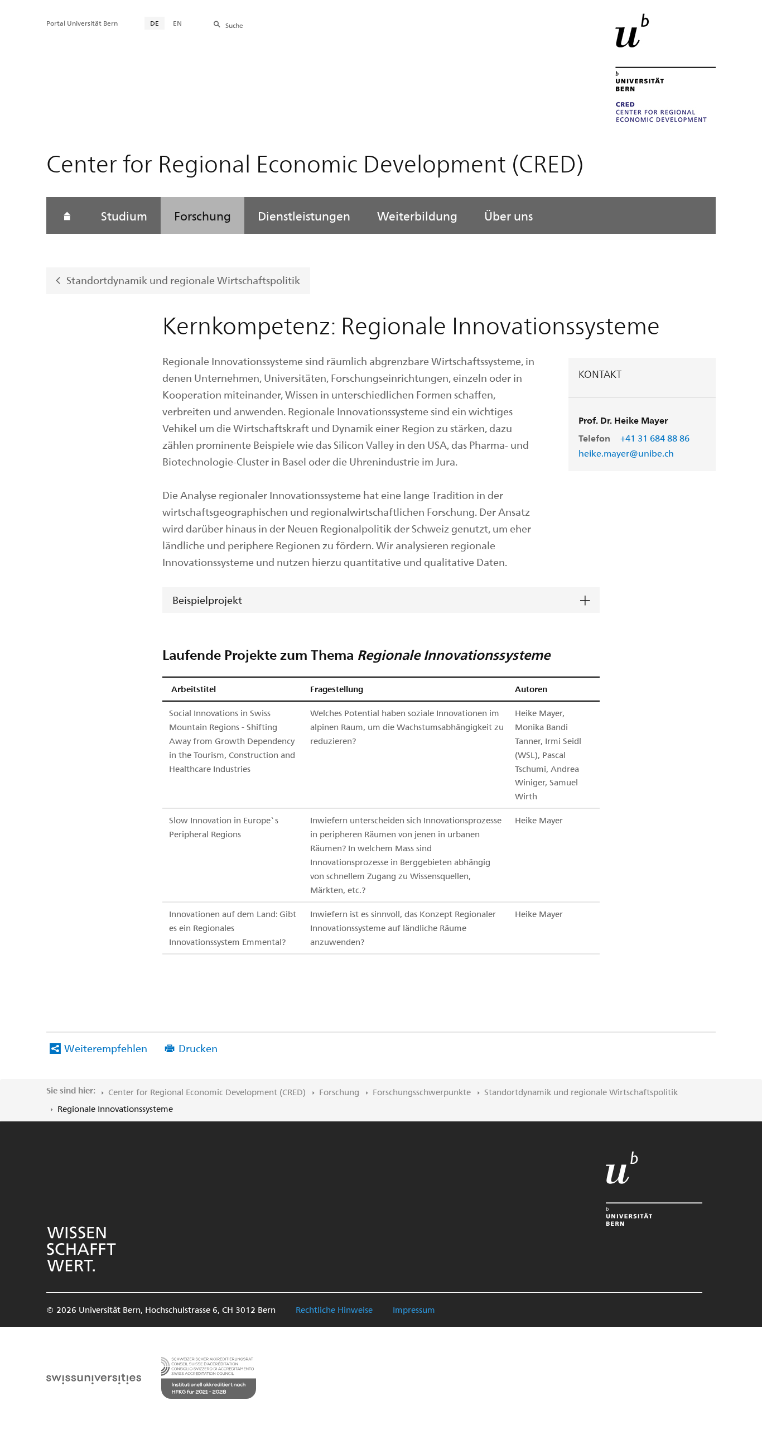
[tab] (381, 600)
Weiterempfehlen (105, 1048)
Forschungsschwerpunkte (422, 1091)
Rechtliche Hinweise (334, 1309)
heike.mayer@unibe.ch (626, 453)
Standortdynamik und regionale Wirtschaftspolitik (183, 280)
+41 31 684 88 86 (654, 438)
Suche (234, 25)
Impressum (414, 1309)
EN (177, 22)
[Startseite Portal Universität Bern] (665, 67)
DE (154, 22)
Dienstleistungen (304, 215)
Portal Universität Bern (82, 22)
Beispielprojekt (207, 600)
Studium (124, 215)
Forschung (202, 215)
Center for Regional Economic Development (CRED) (207, 1091)
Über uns (508, 215)
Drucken (198, 1048)
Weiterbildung (417, 215)
